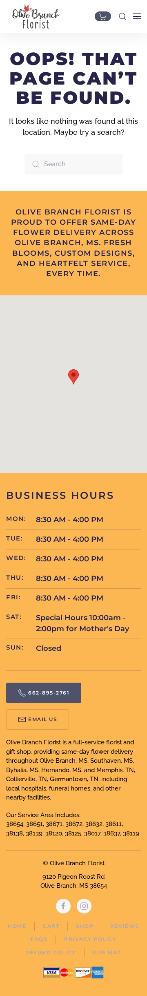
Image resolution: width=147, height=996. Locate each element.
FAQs (39, 939)
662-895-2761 (48, 693)
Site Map (107, 952)
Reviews (124, 926)
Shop (85, 926)
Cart (51, 926)
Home (17, 926)
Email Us (42, 719)
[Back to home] (33, 16)
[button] (122, 16)
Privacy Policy (90, 939)
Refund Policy (50, 952)
